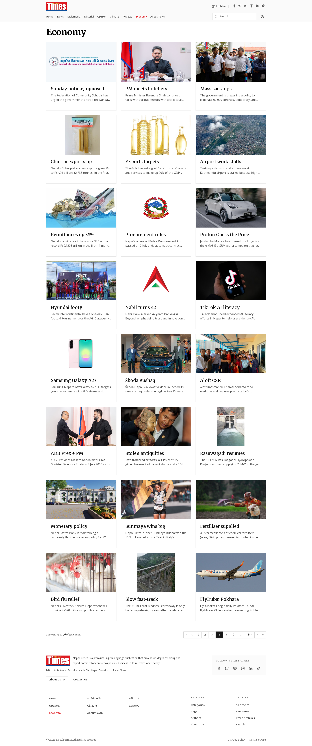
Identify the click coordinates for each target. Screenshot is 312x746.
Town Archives (245, 718)
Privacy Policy (237, 739)
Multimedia (74, 16)
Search (240, 724)
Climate (114, 16)
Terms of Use (257, 739)
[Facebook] (234, 6)
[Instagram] (251, 6)
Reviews (127, 16)
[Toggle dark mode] (262, 16)
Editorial (89, 16)
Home (49, 16)
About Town (157, 16)
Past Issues (243, 711)
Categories (198, 705)
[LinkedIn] (257, 6)
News (60, 16)
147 (250, 634)
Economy (141, 16)
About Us (55, 679)
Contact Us (80, 679)
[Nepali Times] (58, 661)
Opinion (101, 16)
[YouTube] (245, 6)
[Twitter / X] (240, 6)
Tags (194, 711)
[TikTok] (263, 6)
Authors (196, 718)
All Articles (242, 705)
